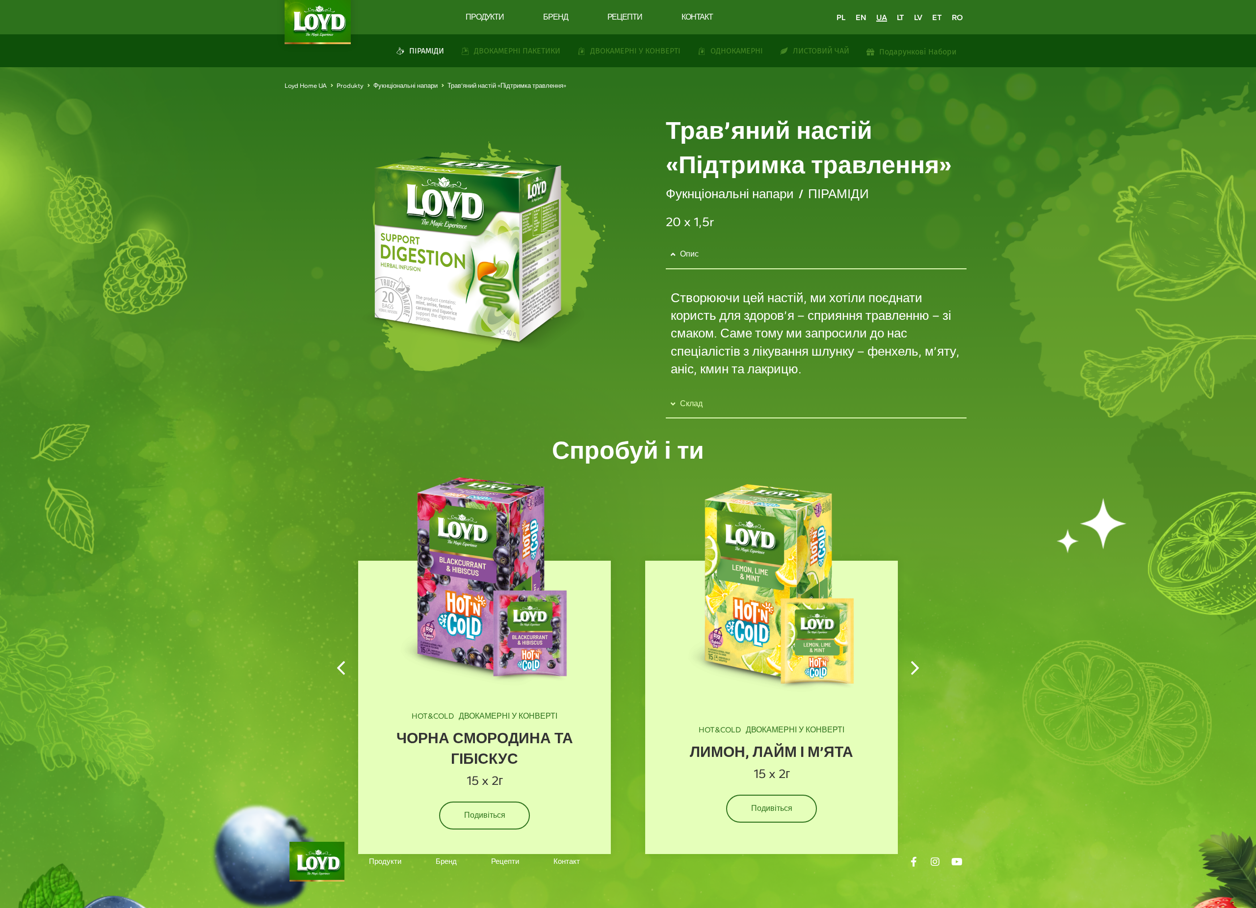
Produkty (350, 85)
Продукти (485, 17)
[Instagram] (935, 862)
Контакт (697, 17)
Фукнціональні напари (405, 85)
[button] (915, 668)
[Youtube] (957, 862)
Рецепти (624, 17)
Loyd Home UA (306, 85)
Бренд (555, 17)
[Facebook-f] (913, 862)
